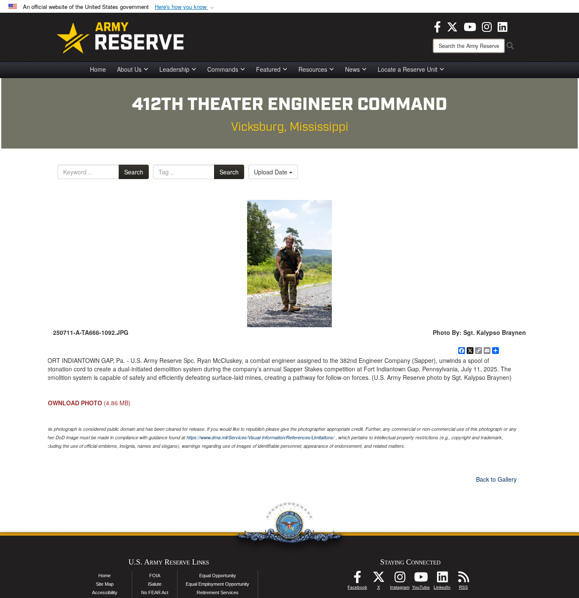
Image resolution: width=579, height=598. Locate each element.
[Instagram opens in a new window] (487, 26)
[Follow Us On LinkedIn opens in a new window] (442, 579)
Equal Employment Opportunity (217, 584)
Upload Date (271, 172)
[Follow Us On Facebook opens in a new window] (357, 579)
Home (98, 69)
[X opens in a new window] (452, 26)
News (352, 69)
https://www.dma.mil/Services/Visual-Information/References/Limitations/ (260, 437)
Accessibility (104, 592)
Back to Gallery (496, 479)
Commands (222, 69)
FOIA (154, 575)
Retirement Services (218, 592)
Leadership (174, 69)
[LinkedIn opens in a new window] (502, 26)
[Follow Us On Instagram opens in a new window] (399, 579)
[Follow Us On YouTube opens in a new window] (420, 579)
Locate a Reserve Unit (407, 69)
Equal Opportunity (217, 575)
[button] (185, 7)
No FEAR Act (154, 592)
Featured (268, 69)
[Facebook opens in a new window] (437, 26)
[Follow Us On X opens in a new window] (378, 579)
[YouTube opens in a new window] (470, 26)
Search (133, 172)
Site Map (105, 584)
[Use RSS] (463, 579)
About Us (129, 69)
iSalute (154, 584)
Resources (312, 69)
